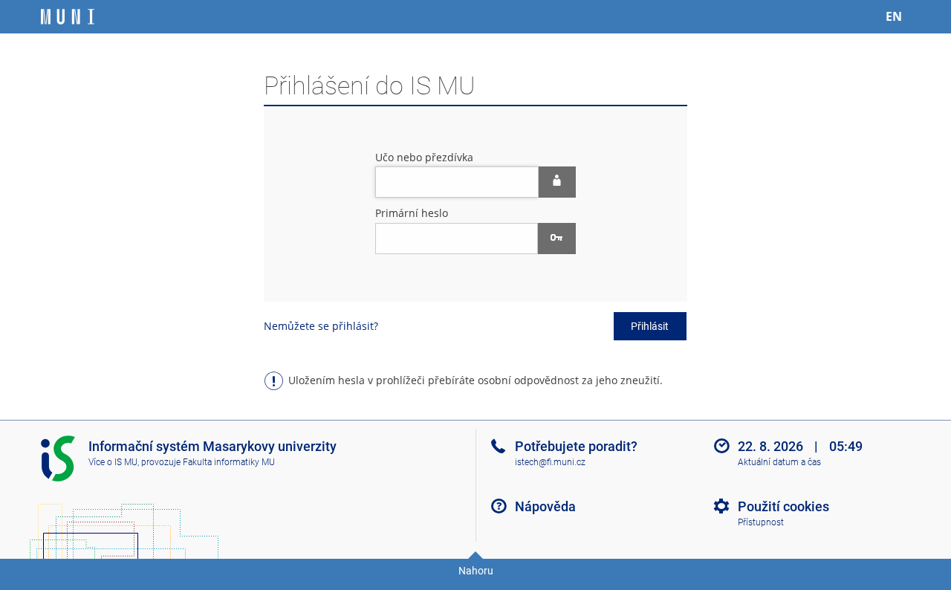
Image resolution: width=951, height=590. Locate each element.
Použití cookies (783, 506)
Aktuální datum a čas (779, 462)
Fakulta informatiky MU (229, 462)
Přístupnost (761, 522)
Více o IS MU (112, 462)
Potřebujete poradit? (576, 446)
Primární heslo (411, 213)
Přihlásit (650, 326)
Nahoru (475, 571)
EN (894, 16)
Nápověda (545, 506)
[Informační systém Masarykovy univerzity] (67, 16)
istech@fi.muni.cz (550, 462)
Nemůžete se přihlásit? (321, 326)
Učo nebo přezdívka (424, 157)
